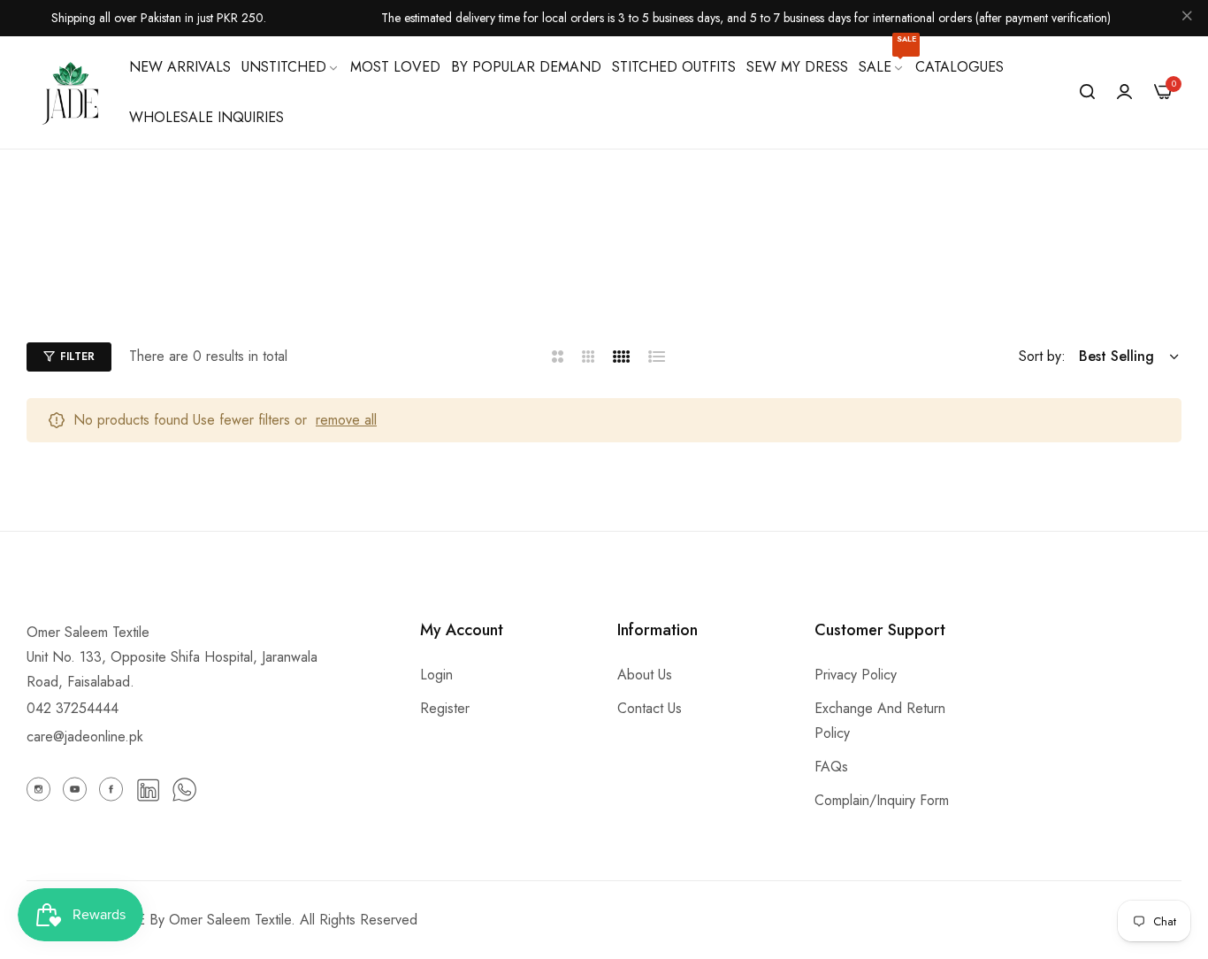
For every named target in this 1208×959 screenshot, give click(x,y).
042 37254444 (73, 708)
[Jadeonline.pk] (71, 92)
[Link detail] (38, 789)
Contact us (649, 708)
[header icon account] (1124, 92)
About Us (644, 674)
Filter (77, 356)
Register (445, 708)
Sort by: (1042, 356)
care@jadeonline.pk (85, 736)
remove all (346, 420)
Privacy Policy (855, 674)
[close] (1187, 18)
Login (436, 674)
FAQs (831, 766)
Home (465, 278)
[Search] (1087, 92)
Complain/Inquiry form (881, 800)
